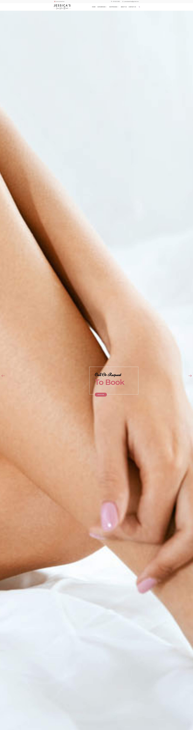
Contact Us (132, 7)
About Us (124, 7)
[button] (138, 6)
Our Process (113, 7)
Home (93, 7)
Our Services (101, 7)
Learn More (70, 398)
